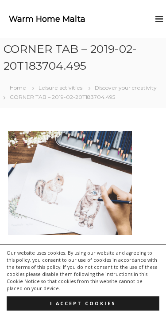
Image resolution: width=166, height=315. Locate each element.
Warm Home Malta (47, 19)
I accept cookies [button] (83, 303)
